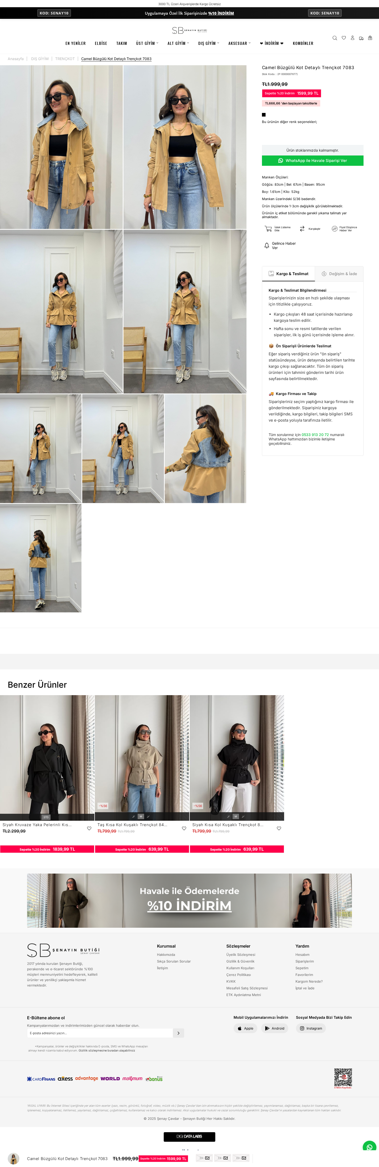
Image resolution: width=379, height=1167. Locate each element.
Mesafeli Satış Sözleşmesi (247, 988)
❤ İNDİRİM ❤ (272, 43)
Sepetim (301, 968)
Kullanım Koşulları (240, 968)
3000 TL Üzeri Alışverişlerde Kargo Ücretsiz (189, 4)
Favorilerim (304, 975)
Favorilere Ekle (89, 828)
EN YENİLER (75, 43)
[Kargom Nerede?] (361, 38)
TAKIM (121, 43)
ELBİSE (101, 43)
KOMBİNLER (303, 43)
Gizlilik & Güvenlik (240, 961)
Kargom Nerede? (309, 981)
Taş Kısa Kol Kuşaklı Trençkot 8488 (133, 824)
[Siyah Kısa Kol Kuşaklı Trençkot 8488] (237, 758)
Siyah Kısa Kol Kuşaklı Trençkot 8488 (228, 824)
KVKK (231, 981)
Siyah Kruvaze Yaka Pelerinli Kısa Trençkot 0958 (38, 824)
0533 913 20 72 (315, 434)
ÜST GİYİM (145, 43)
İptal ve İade (305, 988)
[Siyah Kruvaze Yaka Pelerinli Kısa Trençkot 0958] (47, 758)
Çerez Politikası (238, 975)
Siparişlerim (304, 961)
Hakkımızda (166, 954)
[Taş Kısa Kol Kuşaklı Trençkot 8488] (142, 758)
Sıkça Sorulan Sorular (174, 961)
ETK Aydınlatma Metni (243, 995)
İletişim (162, 968)
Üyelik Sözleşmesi (240, 954)
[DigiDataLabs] (189, 1137)
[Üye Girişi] (352, 38)
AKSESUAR (237, 43)
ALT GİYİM (177, 43)
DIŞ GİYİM (207, 43)
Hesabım (302, 954)
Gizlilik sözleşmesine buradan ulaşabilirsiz (107, 1050)
